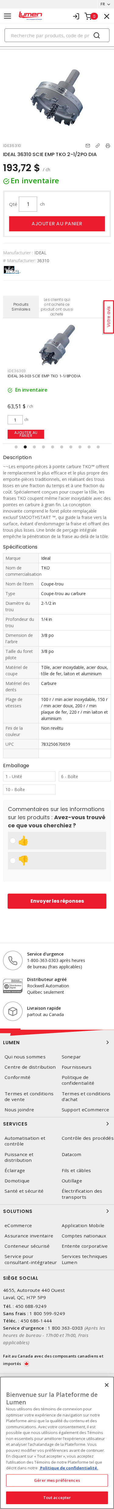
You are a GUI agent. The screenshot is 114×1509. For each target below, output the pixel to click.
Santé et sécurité (24, 1191)
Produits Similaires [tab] (21, 307)
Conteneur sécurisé (27, 1246)
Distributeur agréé (47, 979)
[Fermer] (106, 1385)
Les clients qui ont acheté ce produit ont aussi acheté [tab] (57, 307)
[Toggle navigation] (7, 16)
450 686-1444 (36, 1321)
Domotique (17, 1181)
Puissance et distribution (19, 1157)
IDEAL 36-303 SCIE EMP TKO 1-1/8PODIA (44, 376)
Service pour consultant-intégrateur (31, 1259)
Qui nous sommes (25, 1057)
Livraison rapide (44, 1008)
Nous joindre (19, 1110)
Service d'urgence (45, 954)
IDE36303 (17, 370)
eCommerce (18, 1225)
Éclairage (15, 1170)
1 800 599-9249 (47, 1313)
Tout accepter (57, 1497)
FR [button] (103, 4)
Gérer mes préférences (57, 1480)
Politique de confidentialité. (68, 1468)
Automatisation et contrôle (25, 1141)
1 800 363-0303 (65, 1328)
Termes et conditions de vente (29, 1096)
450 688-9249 (31, 1306)
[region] (57, 1443)
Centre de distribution (30, 1067)
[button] (16, 446)
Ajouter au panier (57, 223)
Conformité (18, 1077)
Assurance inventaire (29, 1236)
